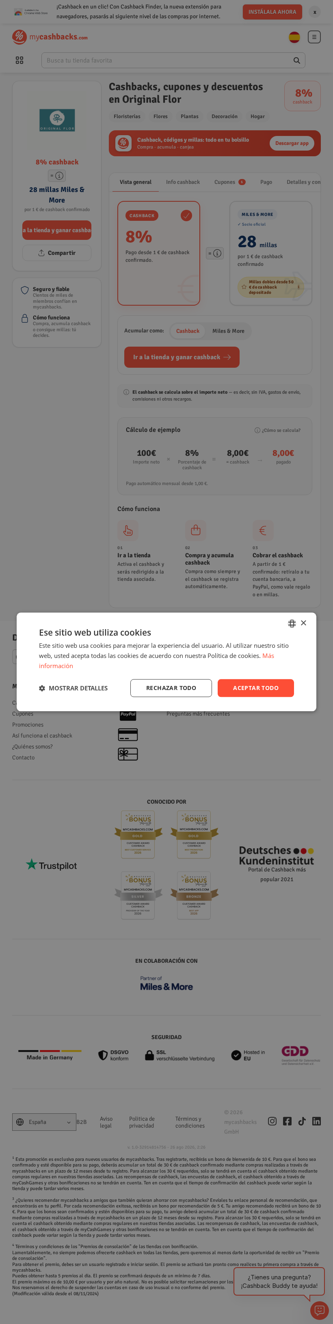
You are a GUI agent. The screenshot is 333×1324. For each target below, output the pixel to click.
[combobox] (292, 623)
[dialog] (166, 661)
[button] (73, 688)
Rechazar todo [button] (171, 688)
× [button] (303, 623)
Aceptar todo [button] (256, 688)
